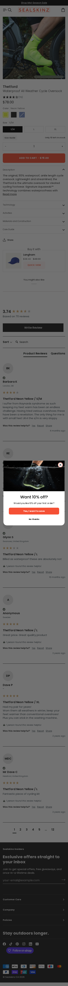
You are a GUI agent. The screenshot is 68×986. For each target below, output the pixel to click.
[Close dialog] (60, 465)
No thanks (34, 519)
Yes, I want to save (34, 511)
